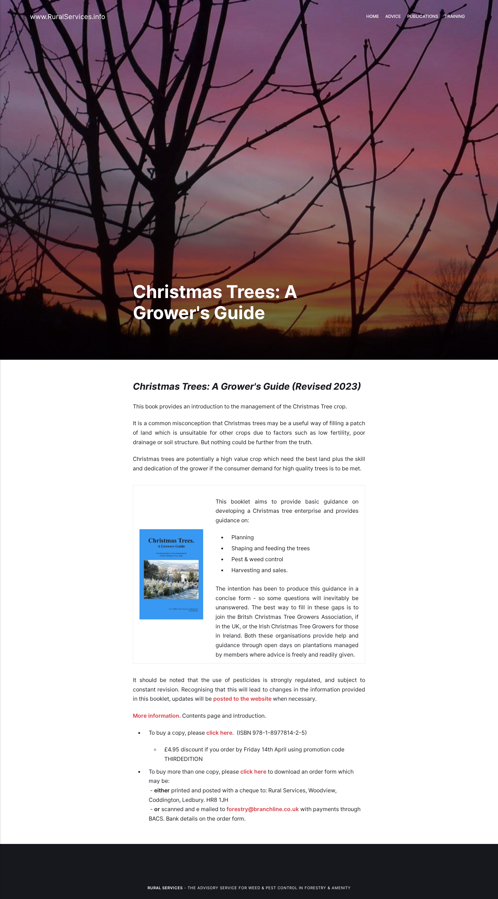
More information (156, 715)
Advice (393, 16)
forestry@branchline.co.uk (263, 809)
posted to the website (242, 698)
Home (372, 16)
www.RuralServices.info (67, 16)
